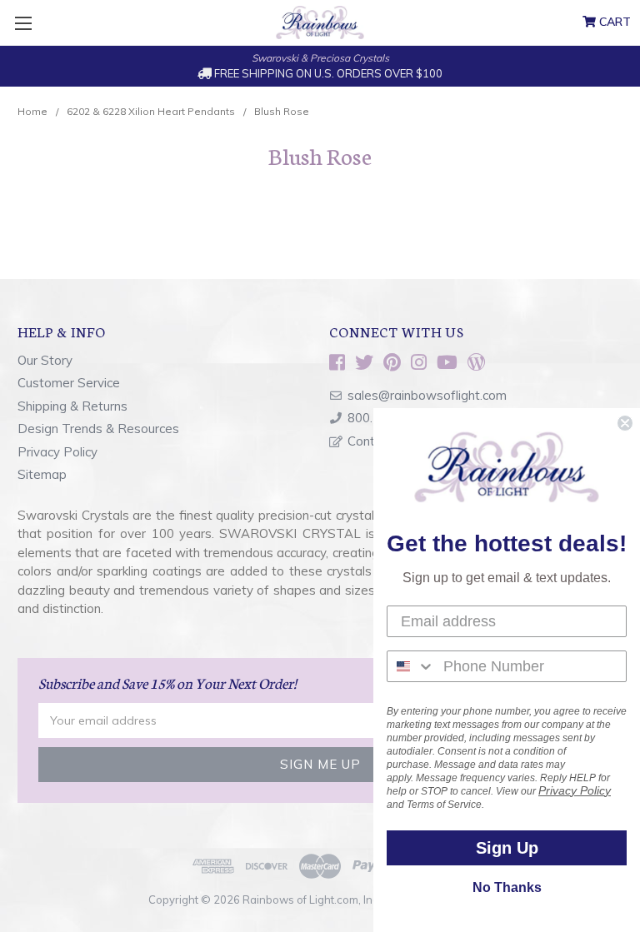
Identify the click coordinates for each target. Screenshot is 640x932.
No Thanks (507, 887)
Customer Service (69, 383)
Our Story (45, 360)
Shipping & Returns (73, 406)
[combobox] (411, 666)
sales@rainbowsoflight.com (427, 395)
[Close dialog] (625, 423)
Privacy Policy (58, 452)
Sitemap (42, 474)
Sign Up (507, 848)
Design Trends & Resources (98, 428)
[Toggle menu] (23, 23)
